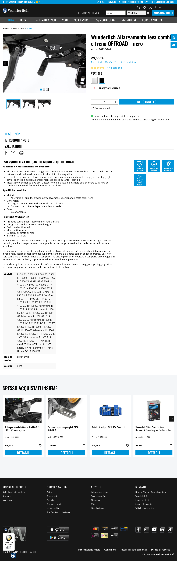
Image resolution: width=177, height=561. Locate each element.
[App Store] (58, 530)
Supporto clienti (142, 500)
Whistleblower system (144, 508)
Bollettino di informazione (14, 492)
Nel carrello (146, 101)
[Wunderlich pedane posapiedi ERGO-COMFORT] (66, 410)
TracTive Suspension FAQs (58, 512)
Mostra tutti (163, 12)
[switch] (8, 547)
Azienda (50, 500)
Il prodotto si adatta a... (109, 88)
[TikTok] (170, 530)
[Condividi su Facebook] (6, 152)
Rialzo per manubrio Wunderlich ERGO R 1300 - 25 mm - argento (22, 429)
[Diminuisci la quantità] (94, 102)
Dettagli (23, 452)
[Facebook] (138, 530)
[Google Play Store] (58, 538)
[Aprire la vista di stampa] (21, 152)
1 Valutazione (114, 67)
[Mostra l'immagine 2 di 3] (44, 89)
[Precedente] (5, 63)
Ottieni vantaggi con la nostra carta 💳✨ (22, 1)
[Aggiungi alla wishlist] (40, 445)
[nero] (102, 80)
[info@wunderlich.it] (174, 45)
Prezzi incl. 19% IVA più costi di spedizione (114, 62)
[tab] (88, 134)
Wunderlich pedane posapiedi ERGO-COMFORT (63, 429)
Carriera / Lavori (54, 504)
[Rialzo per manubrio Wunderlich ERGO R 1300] (23, 410)
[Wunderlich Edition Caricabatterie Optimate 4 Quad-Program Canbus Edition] (154, 410)
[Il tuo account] (150, 7)
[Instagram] (146, 530)
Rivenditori (96, 500)
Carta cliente (52, 496)
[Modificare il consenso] (13, 555)
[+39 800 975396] (174, 37)
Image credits (53, 508)
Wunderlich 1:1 (142, 496)
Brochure (7, 496)
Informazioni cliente (99, 492)
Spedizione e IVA (98, 496)
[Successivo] (83, 63)
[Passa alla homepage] (16, 10)
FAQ (93, 504)
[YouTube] (154, 530)
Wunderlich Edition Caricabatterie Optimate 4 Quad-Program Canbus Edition (153, 429)
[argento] (94, 80)
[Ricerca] (138, 7)
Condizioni (110, 549)
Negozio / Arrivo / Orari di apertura (150, 492)
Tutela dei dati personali (133, 549)
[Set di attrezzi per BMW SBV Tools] (110, 410)
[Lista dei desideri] (144, 7)
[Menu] (13, 534)
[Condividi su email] (13, 152)
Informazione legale (89, 549)
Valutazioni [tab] (13, 146)
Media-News (8, 500)
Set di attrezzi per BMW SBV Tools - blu (109, 427)
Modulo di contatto (143, 504)
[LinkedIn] (162, 530)
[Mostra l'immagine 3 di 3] (47, 89)
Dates (49, 492)
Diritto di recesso (160, 549)
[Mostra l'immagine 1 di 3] (41, 89)
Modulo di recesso (99, 508)
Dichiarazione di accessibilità (158, 554)
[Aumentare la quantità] (115, 102)
